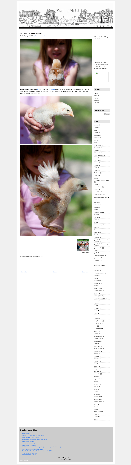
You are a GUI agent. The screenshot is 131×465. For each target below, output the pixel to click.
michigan (96, 303)
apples (96, 127)
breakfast (96, 150)
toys (95, 406)
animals (96, 125)
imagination (97, 280)
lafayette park (98, 288)
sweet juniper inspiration (29, 445)
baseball (96, 135)
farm (45, 36)
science (96, 366)
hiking (96, 268)
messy (96, 301)
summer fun (97, 399)
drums (96, 209)
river (95, 364)
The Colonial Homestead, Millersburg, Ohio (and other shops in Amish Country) (41, 447)
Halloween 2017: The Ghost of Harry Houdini (33, 435)
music (95, 311)
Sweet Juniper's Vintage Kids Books (32, 449)
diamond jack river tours (100, 197)
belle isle (96, 137)
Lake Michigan (98, 290)
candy (96, 158)
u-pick (96, 414)
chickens (37, 36)
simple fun (97, 374)
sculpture (96, 369)
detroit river (97, 192)
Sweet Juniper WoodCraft (29, 453)
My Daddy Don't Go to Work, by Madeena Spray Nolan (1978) (37, 450)
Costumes (97, 173)
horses (96, 275)
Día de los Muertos (99, 194)
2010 (95, 100)
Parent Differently (24, 460)
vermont (96, 417)
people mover (98, 336)
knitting (96, 285)
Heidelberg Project (99, 265)
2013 (95, 93)
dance (96, 184)
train (95, 409)
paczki (96, 333)
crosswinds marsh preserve (101, 180)
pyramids (96, 356)
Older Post (85, 272)
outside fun (97, 331)
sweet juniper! (26, 433)
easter (96, 215)
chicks (42, 36)
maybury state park (99, 298)
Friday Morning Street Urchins (30, 437)
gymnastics (97, 258)
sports (96, 391)
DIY (95, 199)
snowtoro (96, 384)
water (95, 419)
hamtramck (97, 260)
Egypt (95, 220)
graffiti (96, 253)
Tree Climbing (98, 411)
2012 (95, 95)
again (38, 89)
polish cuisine (98, 348)
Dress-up (96, 204)
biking (96, 142)
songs (96, 389)
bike (95, 140)
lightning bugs (98, 296)
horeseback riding (99, 273)
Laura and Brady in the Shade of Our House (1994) (34, 439)
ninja (95, 326)
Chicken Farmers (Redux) (31, 33)
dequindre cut (98, 187)
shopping (96, 371)
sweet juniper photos (28, 441)
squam (96, 394)
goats (95, 250)
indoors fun (97, 283)
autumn (96, 132)
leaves (96, 293)
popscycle (97, 351)
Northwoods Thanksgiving (28, 443)
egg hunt (96, 217)
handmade (97, 263)
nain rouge (97, 316)
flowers (96, 230)
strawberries (97, 396)
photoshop (97, 341)
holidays (96, 270)
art (95, 130)
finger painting (98, 225)
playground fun (98, 346)
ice (95, 278)
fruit (95, 235)
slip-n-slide (97, 379)
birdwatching (97, 145)
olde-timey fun (98, 328)
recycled (96, 361)
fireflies (96, 227)
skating (96, 376)
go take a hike (98, 248)
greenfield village (99, 255)
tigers (95, 404)
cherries (96, 163)
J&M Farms (52, 89)
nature (96, 318)
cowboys (96, 175)
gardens (96, 237)
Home (55, 272)
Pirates (96, 343)
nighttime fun (97, 323)
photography (97, 338)
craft (95, 178)
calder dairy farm (98, 155)
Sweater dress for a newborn (29, 454)
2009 (95, 103)
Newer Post (24, 272)
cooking (96, 170)
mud (95, 306)
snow (95, 381)
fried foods (97, 232)
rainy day (96, 359)
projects (96, 354)
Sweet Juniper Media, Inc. (101, 64)
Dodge (96, 202)
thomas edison (98, 401)
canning (96, 160)
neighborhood (98, 321)
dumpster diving (98, 212)
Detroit (96, 189)
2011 (95, 98)
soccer (96, 386)
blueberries (97, 148)
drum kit (96, 207)
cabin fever (97, 153)
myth (95, 313)
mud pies (96, 308)
